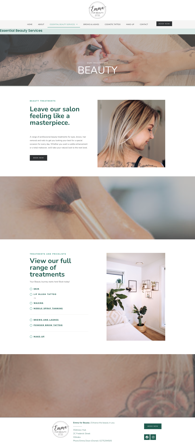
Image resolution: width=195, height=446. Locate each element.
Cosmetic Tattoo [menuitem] (113, 24)
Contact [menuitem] (144, 24)
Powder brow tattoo (48, 325)
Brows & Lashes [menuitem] (91, 24)
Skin (36, 289)
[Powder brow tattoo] (31, 325)
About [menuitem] (41, 24)
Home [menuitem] (29, 24)
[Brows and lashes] (31, 320)
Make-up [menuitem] (130, 24)
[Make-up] (31, 336)
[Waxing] (31, 303)
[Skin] (31, 289)
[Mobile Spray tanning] (31, 308)
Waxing (38, 303)
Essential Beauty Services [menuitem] (62, 24)
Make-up (39, 336)
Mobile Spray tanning (48, 308)
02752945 (104, 440)
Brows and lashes (46, 320)
